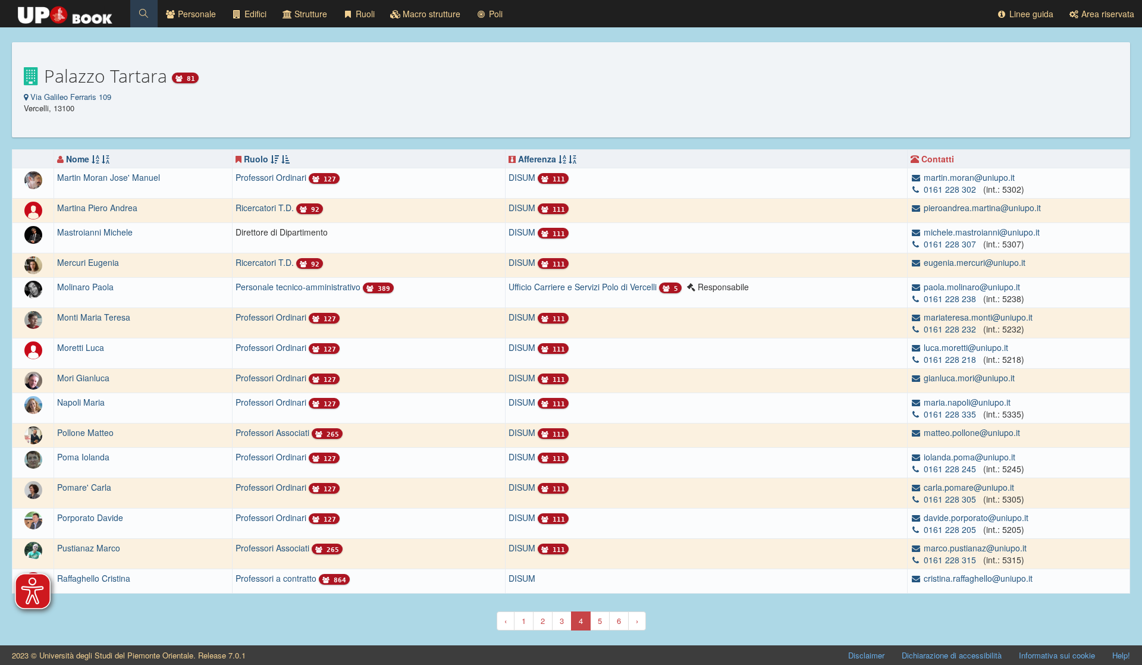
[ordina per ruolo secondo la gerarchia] (275, 159)
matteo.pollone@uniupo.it (970, 432)
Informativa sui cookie (1057, 655)
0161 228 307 (949, 244)
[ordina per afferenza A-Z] (562, 159)
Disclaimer (866, 655)
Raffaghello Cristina (93, 578)
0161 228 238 (949, 299)
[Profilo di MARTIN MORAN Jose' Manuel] (33, 179)
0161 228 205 (949, 529)
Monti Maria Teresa (93, 317)
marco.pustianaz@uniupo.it (974, 548)
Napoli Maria (81, 402)
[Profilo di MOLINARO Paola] (33, 288)
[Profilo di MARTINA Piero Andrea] (33, 209)
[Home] (65, 12)
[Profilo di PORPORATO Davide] (33, 519)
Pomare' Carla (84, 487)
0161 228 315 (949, 560)
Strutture (309, 14)
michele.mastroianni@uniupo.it (980, 232)
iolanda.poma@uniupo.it (968, 457)
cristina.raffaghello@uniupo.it (977, 578)
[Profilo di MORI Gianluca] (33, 379)
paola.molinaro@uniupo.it (970, 287)
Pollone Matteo (85, 432)
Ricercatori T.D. (266, 208)
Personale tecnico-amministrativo (299, 287)
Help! (1121, 655)
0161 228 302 (949, 189)
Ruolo (256, 159)
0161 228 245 (949, 469)
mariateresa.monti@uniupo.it (977, 317)
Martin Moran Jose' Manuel (108, 177)
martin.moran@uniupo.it (968, 177)
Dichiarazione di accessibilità (952, 655)
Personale (195, 14)
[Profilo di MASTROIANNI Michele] (33, 234)
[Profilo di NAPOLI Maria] (33, 404)
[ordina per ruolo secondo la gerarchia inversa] (285, 159)
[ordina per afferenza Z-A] (572, 159)
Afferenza (537, 159)
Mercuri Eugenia (88, 262)
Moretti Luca (80, 347)
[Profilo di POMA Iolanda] (33, 459)
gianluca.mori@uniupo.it (968, 378)
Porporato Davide (90, 517)
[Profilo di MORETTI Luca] (33, 349)
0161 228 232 (949, 329)
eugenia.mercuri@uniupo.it (973, 262)
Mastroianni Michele (95, 232)
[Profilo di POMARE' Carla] (33, 489)
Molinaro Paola (85, 287)
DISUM (522, 578)
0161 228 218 (949, 359)
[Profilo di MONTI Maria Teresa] (33, 319)
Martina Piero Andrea (97, 208)
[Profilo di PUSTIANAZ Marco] (33, 550)
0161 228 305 (949, 499)
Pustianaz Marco (88, 548)
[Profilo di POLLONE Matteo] (33, 434)
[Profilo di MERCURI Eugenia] (33, 264)
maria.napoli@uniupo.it (966, 402)
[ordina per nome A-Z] (95, 159)
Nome (77, 159)
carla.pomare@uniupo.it (967, 487)
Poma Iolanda (83, 457)
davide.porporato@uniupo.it (974, 517)
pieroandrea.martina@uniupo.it (981, 208)
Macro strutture (430, 14)
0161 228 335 (949, 414)
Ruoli (364, 14)
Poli (495, 14)
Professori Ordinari (272, 177)
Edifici (254, 14)
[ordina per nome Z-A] (105, 159)
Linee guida (1030, 14)
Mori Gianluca (83, 378)
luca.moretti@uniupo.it (964, 347)
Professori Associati (274, 432)
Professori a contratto (277, 578)
